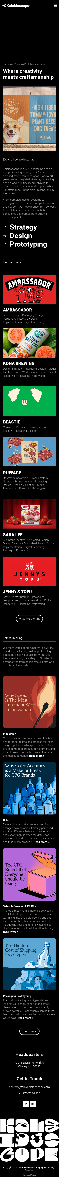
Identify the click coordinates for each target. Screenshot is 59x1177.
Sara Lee (12, 534)
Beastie (11, 422)
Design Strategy (12, 368)
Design (21, 236)
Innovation (9, 734)
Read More (29, 1031)
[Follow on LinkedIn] (26, 1104)
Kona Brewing (19, 363)
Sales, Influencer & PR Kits (19, 906)
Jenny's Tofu (17, 591)
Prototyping (28, 244)
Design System (12, 543)
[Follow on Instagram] (33, 1104)
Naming (7, 481)
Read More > (37, 755)
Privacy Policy (29, 1175)
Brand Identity (11, 315)
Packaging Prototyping (31, 375)
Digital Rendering (34, 322)
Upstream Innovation (15, 478)
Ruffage (12, 472)
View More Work (29, 618)
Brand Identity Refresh (16, 597)
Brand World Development (31, 372)
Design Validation (24, 485)
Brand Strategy (39, 478)
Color (6, 820)
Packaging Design (33, 315)
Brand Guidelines (34, 543)
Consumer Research (15, 427)
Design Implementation (21, 320)
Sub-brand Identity (14, 540)
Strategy (23, 227)
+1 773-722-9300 (29, 1093)
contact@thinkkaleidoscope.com (29, 1087)
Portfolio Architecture (15, 318)
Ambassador (17, 310)
